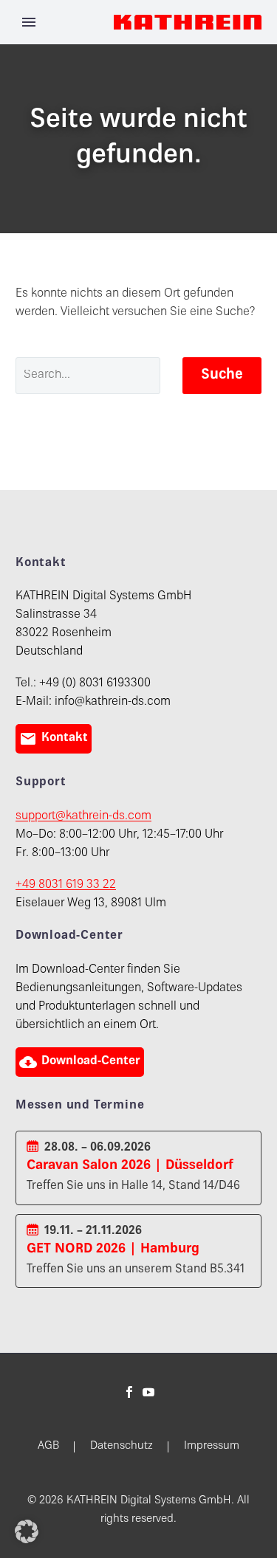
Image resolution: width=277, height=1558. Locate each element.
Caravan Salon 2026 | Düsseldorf (130, 1165)
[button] (26, 1531)
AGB (48, 1446)
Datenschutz (121, 1446)
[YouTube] (148, 1392)
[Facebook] (129, 1392)
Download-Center (79, 1062)
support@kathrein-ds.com (83, 816)
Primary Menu (29, 22)
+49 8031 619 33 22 (66, 885)
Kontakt (53, 739)
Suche (222, 375)
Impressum (211, 1446)
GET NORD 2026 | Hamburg (113, 1249)
